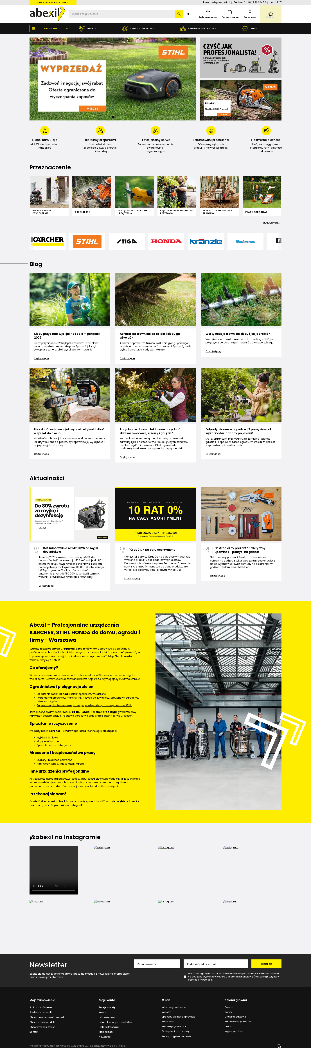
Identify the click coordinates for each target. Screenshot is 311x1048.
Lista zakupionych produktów (116, 1022)
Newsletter (48, 965)
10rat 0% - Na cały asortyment (152, 550)
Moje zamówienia (42, 1000)
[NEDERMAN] (245, 241)
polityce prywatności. (200, 979)
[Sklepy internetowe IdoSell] (279, 1046)
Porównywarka (230, 17)
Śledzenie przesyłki (41, 1012)
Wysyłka (166, 1012)
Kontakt (34, 1032)
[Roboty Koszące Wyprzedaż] (113, 79)
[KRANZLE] (206, 241)
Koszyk (103, 1012)
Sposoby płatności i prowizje (178, 1016)
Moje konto (107, 1000)
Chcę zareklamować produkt (47, 1017)
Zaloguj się (250, 17)
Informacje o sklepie (174, 1007)
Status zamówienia (41, 1007)
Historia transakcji (109, 1027)
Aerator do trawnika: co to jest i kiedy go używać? (150, 336)
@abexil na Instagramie (65, 837)
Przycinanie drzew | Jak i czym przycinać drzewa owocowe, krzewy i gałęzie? (150, 431)
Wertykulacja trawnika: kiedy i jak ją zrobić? (238, 334)
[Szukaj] (179, 14)
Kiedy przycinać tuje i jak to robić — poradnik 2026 (67, 336)
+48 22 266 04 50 (256, 2)
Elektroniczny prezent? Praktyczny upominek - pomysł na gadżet (240, 550)
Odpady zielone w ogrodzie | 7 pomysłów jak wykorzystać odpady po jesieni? (239, 431)
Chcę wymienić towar (42, 1027)
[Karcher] (48, 241)
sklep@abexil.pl (221, 2)
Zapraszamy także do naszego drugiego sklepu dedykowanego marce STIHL (84, 705)
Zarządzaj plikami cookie (176, 1036)
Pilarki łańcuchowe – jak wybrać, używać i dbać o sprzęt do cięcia (69, 431)
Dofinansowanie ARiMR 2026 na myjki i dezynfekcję (71, 550)
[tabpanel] (113, 79)
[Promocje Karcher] (240, 58)
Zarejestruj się (107, 1007)
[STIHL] (87, 241)
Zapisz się (266, 964)
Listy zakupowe (208, 17)
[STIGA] (127, 241)
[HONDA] (166, 241)
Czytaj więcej (41, 358)
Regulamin (168, 1021)
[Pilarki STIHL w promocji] (240, 100)
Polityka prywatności (174, 1026)
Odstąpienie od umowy (175, 1031)
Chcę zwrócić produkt (42, 1022)
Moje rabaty (106, 1032)
